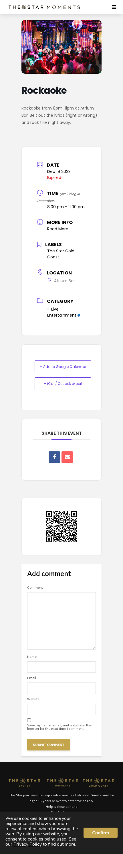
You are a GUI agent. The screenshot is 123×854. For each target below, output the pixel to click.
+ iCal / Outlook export (63, 383)
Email (31, 678)
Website (33, 699)
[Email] (67, 457)
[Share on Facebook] (54, 457)
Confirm (100, 833)
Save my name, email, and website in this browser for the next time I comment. (59, 727)
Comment (35, 587)
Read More (57, 229)
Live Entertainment (61, 312)
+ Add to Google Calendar (63, 366)
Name (32, 656)
